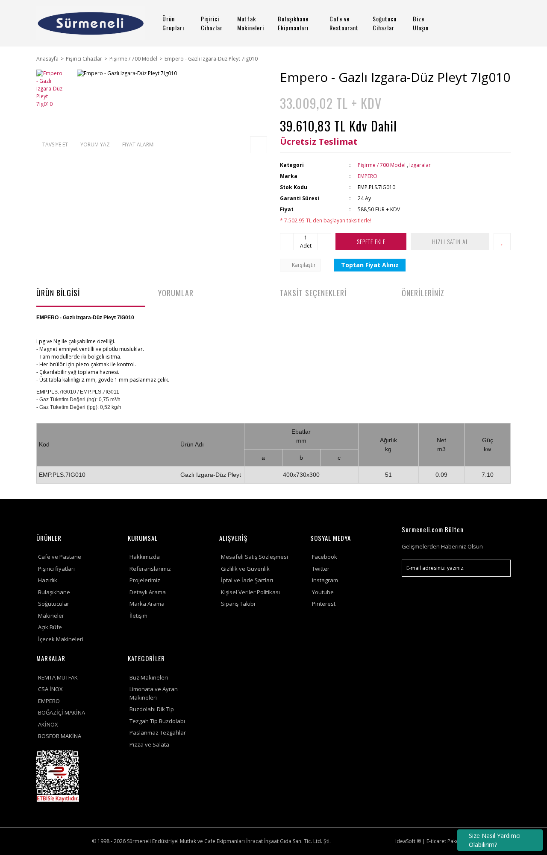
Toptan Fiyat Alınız (370, 265)
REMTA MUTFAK (58, 677)
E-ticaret (436, 841)
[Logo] (90, 23)
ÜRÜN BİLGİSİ (58, 292)
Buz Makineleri (148, 677)
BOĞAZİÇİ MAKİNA (61, 712)
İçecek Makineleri (60, 639)
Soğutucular (53, 603)
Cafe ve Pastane (59, 556)
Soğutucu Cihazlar (385, 23)
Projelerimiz (144, 580)
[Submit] (500, 568)
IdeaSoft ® (408, 841)
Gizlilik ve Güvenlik (245, 568)
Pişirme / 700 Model (382, 165)
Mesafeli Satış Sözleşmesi (254, 556)
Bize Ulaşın (421, 23)
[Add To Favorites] (502, 241)
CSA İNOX (50, 689)
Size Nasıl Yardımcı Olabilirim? (495, 840)
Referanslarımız (150, 568)
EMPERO (367, 176)
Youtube (323, 592)
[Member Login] (476, 23)
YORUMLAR (176, 292)
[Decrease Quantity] (286, 241)
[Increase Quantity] (324, 241)
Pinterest (323, 603)
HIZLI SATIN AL (450, 241)
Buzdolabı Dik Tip (151, 709)
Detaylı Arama (147, 592)
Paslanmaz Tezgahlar (157, 732)
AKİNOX (48, 724)
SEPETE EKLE (371, 241)
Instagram (325, 580)
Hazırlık (47, 580)
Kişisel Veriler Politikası (250, 592)
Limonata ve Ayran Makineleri (153, 693)
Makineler (51, 615)
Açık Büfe (50, 627)
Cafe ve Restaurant (344, 23)
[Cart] (500, 23)
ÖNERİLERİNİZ (423, 292)
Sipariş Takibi (238, 603)
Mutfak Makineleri (250, 23)
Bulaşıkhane (54, 592)
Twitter (320, 568)
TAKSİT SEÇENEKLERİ (313, 292)
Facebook (324, 556)
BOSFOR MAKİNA (59, 736)
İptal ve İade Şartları (247, 580)
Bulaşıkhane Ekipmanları (293, 23)
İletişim (138, 615)
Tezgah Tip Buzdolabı (157, 721)
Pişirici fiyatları (56, 568)
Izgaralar (420, 165)
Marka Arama (147, 603)
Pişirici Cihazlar (212, 23)
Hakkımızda (144, 556)
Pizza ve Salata (149, 744)
